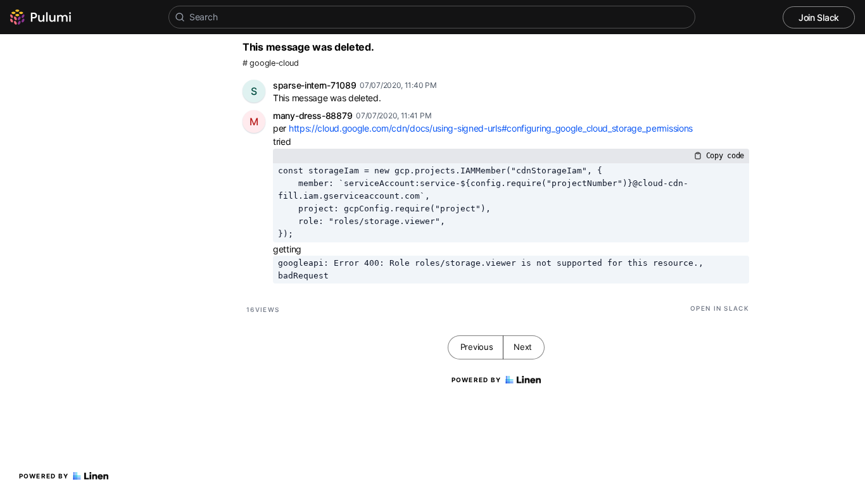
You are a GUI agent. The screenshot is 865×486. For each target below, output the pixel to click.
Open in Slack (719, 308)
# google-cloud (271, 63)
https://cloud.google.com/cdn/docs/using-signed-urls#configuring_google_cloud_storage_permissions (491, 128)
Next (523, 347)
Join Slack (819, 17)
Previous (476, 347)
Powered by (44, 476)
